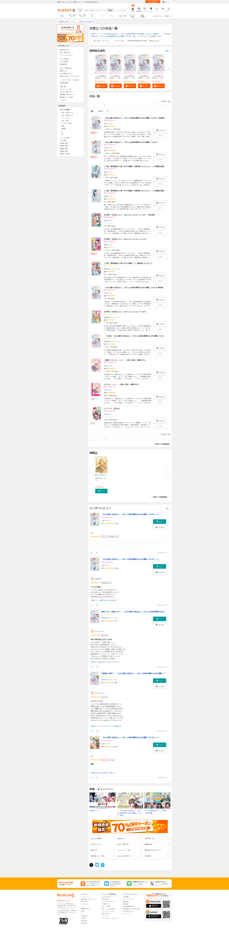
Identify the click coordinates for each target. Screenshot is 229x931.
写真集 (63, 128)
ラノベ (112, 16)
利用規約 (126, 904)
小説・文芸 (122, 16)
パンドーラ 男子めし (112, 408)
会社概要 (126, 897)
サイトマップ (127, 913)
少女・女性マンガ (82, 16)
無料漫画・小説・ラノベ (89, 899)
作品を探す (105, 899)
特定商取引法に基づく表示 (131, 909)
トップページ (85, 897)
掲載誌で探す (64, 148)
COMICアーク (94, 810)
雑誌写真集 (142, 16)
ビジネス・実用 (66, 123)
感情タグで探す (65, 154)
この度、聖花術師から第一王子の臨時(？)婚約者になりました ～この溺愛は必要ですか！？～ (139, 190)
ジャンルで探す (65, 138)
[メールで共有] (97, 866)
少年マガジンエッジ (100, 479)
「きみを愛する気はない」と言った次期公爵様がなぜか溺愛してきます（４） (130, 737)
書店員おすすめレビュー (68, 94)
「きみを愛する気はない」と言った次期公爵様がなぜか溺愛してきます (129, 35)
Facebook (84, 923)
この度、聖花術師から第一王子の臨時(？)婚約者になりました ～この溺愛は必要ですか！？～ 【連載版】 (144, 166)
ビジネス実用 (132, 16)
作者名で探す (64, 146)
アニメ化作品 (64, 59)
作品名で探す (64, 143)
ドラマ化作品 (64, 61)
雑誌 (62, 126)
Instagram (84, 916)
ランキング (84, 904)
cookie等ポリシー (128, 911)
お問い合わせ (105, 913)
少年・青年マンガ (72, 16)
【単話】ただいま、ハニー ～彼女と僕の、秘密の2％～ (125, 360)
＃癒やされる (103, 600)
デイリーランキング (66, 55)
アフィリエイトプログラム (110, 918)
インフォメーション (107, 911)
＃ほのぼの (112, 600)
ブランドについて (128, 899)
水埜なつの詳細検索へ (163, 444)
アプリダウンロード (107, 901)
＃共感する (117, 726)
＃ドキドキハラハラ (113, 662)
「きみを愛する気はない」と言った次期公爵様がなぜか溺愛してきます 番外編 (133, 287)
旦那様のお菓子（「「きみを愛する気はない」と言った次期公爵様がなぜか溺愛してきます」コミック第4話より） (144, 673)
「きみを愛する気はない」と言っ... (100, 78)
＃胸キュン (94, 600)
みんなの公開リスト (66, 92)
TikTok (83, 918)
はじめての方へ (158, 16)
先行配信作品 (64, 83)
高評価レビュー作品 (66, 97)
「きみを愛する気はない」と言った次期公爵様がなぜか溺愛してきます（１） (130, 514)
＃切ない (94, 662)
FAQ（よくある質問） (108, 909)
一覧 (167, 51)
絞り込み (80, 10)
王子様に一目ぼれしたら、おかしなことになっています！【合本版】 (130, 214)
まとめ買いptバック (66, 73)
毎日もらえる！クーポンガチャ (70, 76)
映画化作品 (63, 64)
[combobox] (95, 10)
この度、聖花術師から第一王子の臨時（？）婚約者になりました (128, 263)
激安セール (63, 71)
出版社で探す (64, 151)
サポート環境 (105, 906)
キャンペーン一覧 (65, 89)
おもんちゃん (99, 631)
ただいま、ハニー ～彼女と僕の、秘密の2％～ (122, 384)
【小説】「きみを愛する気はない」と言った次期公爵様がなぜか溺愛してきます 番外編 (137, 336)
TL (102, 16)
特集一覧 (63, 86)
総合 (62, 16)
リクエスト (105, 916)
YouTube (84, 921)
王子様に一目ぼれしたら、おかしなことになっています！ (125, 239)
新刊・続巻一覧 (65, 52)
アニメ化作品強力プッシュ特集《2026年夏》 (155, 811)
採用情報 (126, 901)
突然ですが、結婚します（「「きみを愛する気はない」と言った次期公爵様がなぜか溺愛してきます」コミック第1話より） (147, 611)
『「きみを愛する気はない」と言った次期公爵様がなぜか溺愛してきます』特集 (129, 812)
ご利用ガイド (168, 16)
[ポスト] (91, 865)
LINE (82, 911)
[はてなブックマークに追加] (102, 866)
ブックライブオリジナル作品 (69, 80)
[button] (101, 86)
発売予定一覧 (64, 50)
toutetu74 (98, 578)
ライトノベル (65, 118)
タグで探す (63, 140)
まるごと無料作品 (65, 68)
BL (92, 16)
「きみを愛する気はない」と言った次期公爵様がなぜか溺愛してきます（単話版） (130, 34)
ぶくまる (63, 100)
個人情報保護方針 (128, 906)
